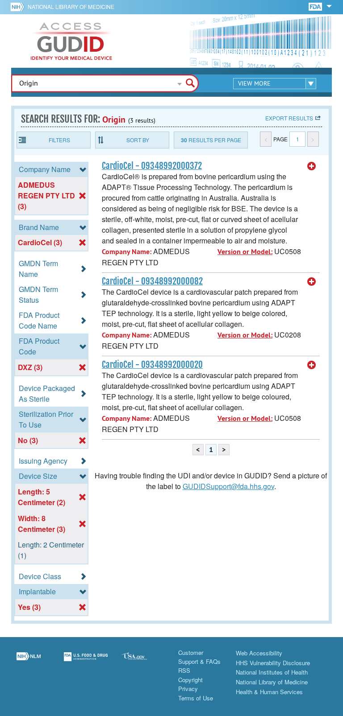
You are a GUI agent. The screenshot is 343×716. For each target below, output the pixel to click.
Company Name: (126, 251)
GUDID (71, 41)
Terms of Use (195, 698)
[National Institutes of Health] (19, 6)
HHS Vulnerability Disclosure (273, 662)
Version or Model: (245, 251)
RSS (184, 670)
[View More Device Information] (311, 166)
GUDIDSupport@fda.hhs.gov (228, 486)
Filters (59, 140)
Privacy (188, 688)
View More (254, 83)
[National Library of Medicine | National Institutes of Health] (28, 662)
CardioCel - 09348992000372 (152, 165)
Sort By (137, 140)
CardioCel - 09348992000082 (152, 281)
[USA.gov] (143, 662)
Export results (289, 118)
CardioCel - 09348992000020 (152, 364)
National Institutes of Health (272, 672)
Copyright (190, 679)
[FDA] (316, 6)
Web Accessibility (259, 653)
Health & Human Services (269, 691)
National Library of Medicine (71, 6)
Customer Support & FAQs (199, 657)
